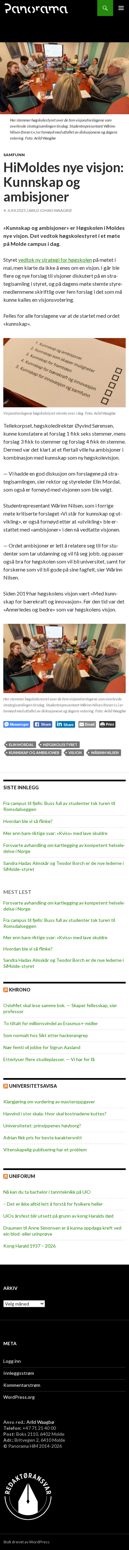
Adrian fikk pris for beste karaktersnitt (42, 1137)
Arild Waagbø (40, 1422)
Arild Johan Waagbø (50, 210)
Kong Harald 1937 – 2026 (29, 1246)
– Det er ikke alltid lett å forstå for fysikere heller (53, 1204)
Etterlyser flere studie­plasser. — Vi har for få (49, 1059)
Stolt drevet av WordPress (26, 1541)
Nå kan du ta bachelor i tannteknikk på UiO (47, 1192)
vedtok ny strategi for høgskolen (55, 259)
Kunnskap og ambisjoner (34, 752)
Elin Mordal (21, 744)
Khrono (19, 989)
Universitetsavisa (33, 1086)
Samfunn (14, 154)
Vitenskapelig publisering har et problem (45, 1149)
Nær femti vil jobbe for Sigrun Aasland (41, 1047)
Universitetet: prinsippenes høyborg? (42, 1125)
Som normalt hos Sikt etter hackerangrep (45, 1035)
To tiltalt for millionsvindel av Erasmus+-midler (50, 1023)
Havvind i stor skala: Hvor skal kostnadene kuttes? (55, 1113)
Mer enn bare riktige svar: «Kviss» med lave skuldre (55, 833)
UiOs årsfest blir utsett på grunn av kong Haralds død (58, 1216)
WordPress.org (19, 1397)
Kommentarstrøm (21, 1385)
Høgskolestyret (60, 744)
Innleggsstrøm (18, 1373)
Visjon (75, 752)
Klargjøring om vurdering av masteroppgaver (49, 1101)
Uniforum (22, 1176)
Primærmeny (121, 8)
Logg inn (12, 1361)
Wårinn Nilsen (105, 752)
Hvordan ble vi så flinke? (28, 821)
